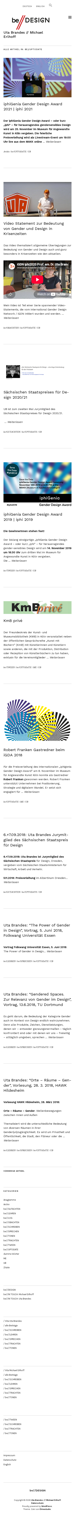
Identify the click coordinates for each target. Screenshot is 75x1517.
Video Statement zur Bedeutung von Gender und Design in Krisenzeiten (33, 228)
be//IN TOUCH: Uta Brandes (17, 1298)
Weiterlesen (53, 141)
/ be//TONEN (10, 1348)
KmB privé (12, 620)
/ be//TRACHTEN (11, 1343)
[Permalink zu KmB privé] (37, 613)
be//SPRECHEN (24, 961)
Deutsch (27, 6)
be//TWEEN (9, 570)
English (40, 6)
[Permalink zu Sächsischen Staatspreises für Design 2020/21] (37, 384)
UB (29, 151)
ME (34, 667)
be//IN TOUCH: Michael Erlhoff (18, 1294)
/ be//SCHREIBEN (12, 1330)
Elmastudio (45, 1509)
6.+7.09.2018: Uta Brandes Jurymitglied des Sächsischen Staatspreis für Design (35, 839)
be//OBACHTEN (11, 328)
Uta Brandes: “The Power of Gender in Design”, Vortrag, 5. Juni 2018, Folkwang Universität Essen (36, 930)
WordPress (46, 1506)
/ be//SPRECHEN (11, 1339)
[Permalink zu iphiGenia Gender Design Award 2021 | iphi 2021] (37, 96)
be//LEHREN (9, 961)
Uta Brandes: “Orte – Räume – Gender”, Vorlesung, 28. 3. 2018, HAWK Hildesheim (37, 1085)
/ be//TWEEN (10, 1419)
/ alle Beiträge (10, 1325)
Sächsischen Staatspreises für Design (27, 413)
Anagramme (9, 1200)
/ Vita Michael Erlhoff (13, 1370)
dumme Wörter (11, 1254)
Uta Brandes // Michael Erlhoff (46, 1500)
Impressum (9, 1455)
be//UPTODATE (18, 151)
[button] (50, 6)
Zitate (6, 1267)
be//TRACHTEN (11, 1240)
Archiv (6, 151)
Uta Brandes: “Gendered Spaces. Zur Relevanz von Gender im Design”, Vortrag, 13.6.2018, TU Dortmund (37, 999)
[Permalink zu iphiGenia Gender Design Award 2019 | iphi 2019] (37, 506)
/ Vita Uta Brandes (12, 1321)
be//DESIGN (9, 1289)
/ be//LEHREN (10, 1334)
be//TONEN (9, 1236)
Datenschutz (9, 1460)
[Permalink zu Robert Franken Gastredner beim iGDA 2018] (37, 742)
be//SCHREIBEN (11, 1227)
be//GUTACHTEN (11, 432)
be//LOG (7, 1218)
